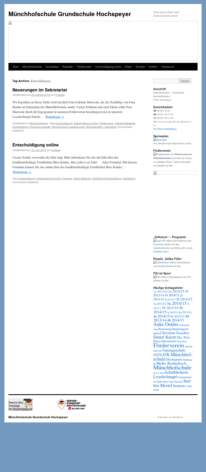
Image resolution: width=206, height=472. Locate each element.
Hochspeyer (174, 359)
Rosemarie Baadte (40, 127)
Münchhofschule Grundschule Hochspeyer (69, 13)
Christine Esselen (174, 332)
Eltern (128, 66)
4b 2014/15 (175, 320)
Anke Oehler (166, 324)
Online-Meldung (82, 178)
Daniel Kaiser (164, 337)
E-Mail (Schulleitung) (166, 128)
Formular (67, 178)
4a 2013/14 (185, 312)
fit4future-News (161, 251)
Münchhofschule (32, 66)
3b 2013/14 (170, 307)
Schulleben (52, 66)
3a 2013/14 (159, 304)
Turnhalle (179, 385)
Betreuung (165, 329)
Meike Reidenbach (171, 363)
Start (16, 66)
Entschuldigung (64, 123)
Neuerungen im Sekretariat (39, 90)
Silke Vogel (168, 381)
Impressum (167, 66)
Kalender (68, 66)
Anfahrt (153, 66)
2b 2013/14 (170, 299)
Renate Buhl (158, 372)
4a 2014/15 (161, 316)
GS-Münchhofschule (173, 356)
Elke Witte (183, 337)
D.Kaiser (60, 94)
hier (189, 143)
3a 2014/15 (176, 303)
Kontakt (140, 66)
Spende (179, 381)
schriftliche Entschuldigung (107, 178)
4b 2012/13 (177, 316)
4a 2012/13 (172, 312)
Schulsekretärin (94, 127)
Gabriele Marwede (125, 123)
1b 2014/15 (172, 295)
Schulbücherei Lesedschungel (68, 127)
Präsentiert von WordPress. (170, 417)
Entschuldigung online (108, 66)
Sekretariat (110, 127)
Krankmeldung (20, 127)
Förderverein (84, 66)
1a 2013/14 (160, 291)
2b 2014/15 (184, 299)
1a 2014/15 (176, 291)
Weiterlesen (54, 116)
